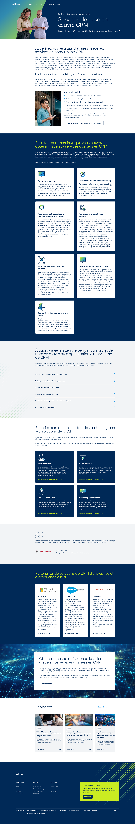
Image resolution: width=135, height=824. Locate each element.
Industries (18, 786)
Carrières (18, 791)
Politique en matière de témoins (48, 810)
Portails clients (54, 786)
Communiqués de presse (40, 789)
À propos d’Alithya (38, 786)
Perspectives (19, 793)
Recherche (54, 791)
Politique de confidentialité (90, 810)
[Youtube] (118, 810)
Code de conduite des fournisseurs (36, 813)
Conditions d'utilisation (74, 810)
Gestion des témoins (32, 810)
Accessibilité (63, 810)
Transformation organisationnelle (78, 14)
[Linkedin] (115, 810)
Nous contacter (54, 4)
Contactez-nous (55, 789)
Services (61, 14)
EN (41, 4)
